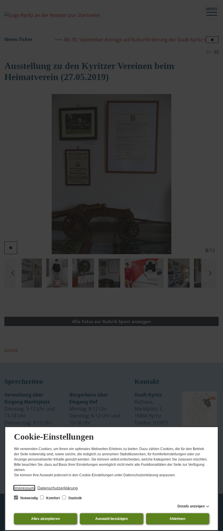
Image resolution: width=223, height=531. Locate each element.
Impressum (24, 488)
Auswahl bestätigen (111, 519)
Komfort (53, 498)
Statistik (74, 498)
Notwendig (29, 498)
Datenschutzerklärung (57, 488)
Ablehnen (177, 519)
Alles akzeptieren (45, 519)
